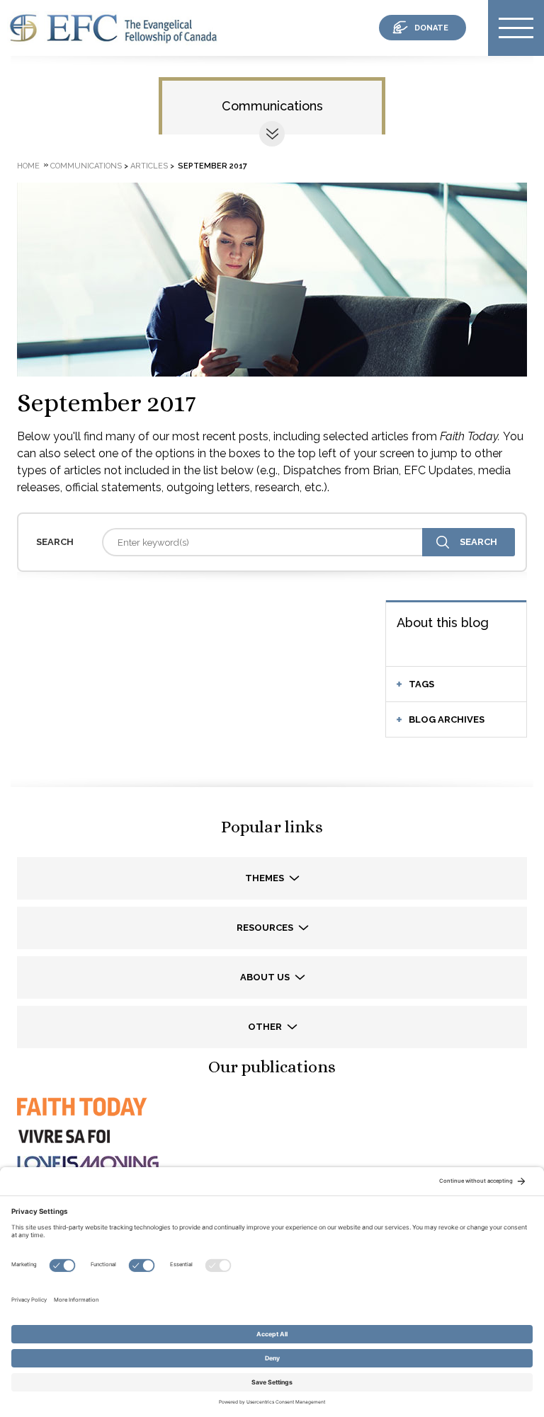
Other (266, 1026)
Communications (272, 105)
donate (431, 28)
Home (28, 166)
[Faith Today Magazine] (80, 1119)
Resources (266, 927)
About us (266, 977)
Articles (149, 166)
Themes (265, 878)
